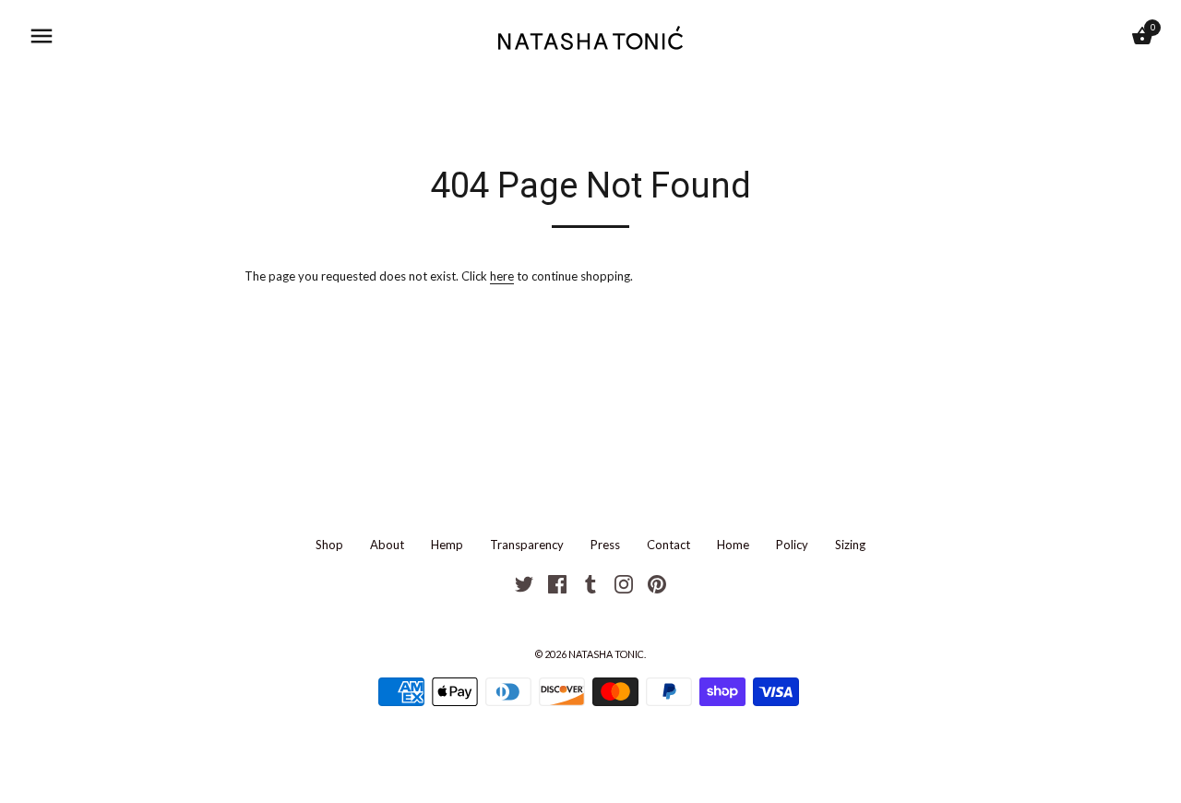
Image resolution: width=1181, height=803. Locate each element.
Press (605, 544)
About (387, 544)
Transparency (527, 544)
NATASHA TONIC (606, 654)
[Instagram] (623, 582)
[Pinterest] (657, 582)
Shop (329, 544)
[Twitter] (524, 582)
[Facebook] (557, 582)
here (502, 276)
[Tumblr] (590, 582)
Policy (792, 544)
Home (733, 544)
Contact (668, 544)
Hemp (447, 544)
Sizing (850, 544)
